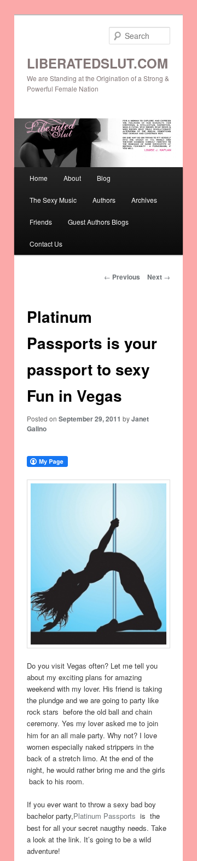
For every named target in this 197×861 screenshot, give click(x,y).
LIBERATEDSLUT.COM (97, 63)
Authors (103, 199)
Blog (104, 178)
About (72, 178)
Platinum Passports (104, 816)
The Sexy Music (53, 199)
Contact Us (46, 243)
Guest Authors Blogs (98, 221)
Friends (41, 221)
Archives (144, 199)
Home (39, 178)
